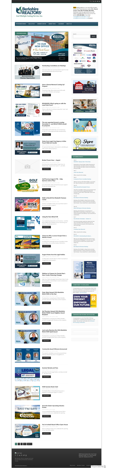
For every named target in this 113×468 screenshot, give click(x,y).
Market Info (52, 24)
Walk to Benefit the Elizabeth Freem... (82, 187)
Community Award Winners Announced (54, 349)
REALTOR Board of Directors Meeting (82, 208)
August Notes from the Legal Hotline (53, 254)
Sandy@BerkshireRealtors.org (81, 16)
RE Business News (21, 24)
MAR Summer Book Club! (50, 387)
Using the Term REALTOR (50, 217)
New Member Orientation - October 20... (82, 218)
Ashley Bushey (45, 409)
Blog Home (72, 465)
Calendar (61, 24)
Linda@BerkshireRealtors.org (80, 18)
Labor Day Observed (78, 172)
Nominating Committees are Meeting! (54, 65)
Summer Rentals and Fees (50, 368)
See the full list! (83, 292)
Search (74, 34)
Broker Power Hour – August (51, 160)
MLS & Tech (32, 24)
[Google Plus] (17, 455)
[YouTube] (26, 455)
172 (24, 444)
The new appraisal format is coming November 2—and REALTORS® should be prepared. (54, 124)
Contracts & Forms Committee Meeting (82, 179)
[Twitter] (24, 455)
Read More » (46, 74)
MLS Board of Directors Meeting (81, 197)
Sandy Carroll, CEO (46, 67)
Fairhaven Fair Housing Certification (84, 321)
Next (29, 444)
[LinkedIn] (19, 455)
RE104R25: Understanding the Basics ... (83, 236)
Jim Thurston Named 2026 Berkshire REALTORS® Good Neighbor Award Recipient (53, 313)
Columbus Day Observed (79, 229)
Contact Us (88, 465)
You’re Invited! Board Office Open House (55, 424)
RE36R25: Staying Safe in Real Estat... (82, 161)
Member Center (41, 24)
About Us (69, 24)
